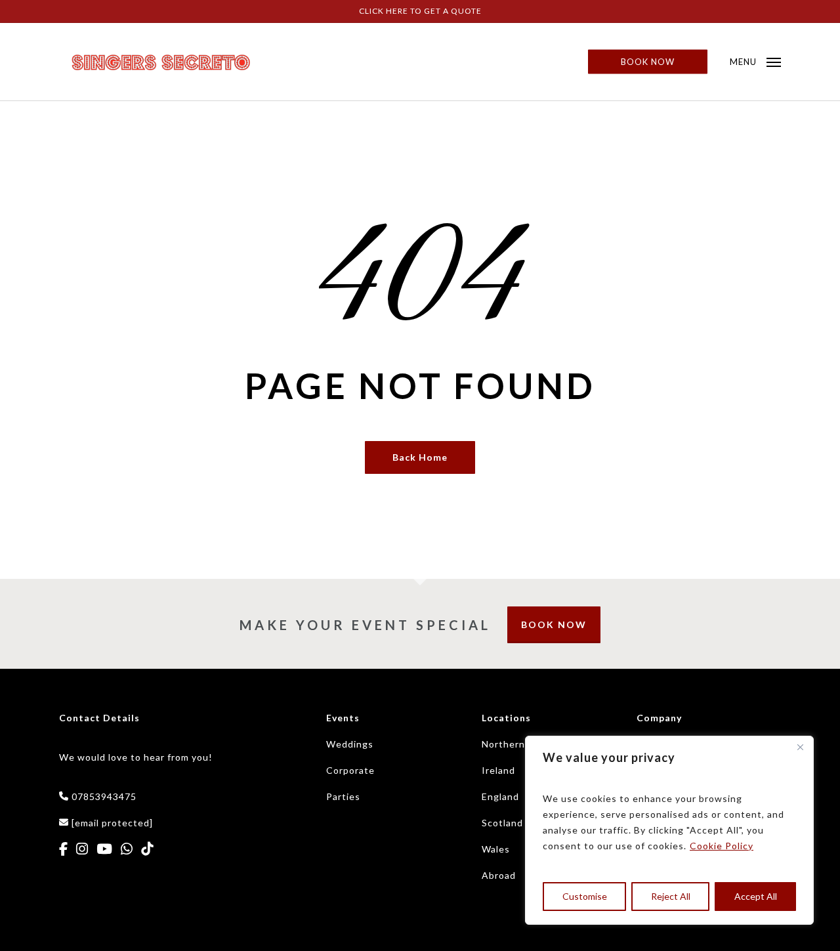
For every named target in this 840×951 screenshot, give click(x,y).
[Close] (800, 747)
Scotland (502, 822)
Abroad (499, 875)
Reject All (670, 896)
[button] (755, 61)
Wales (496, 849)
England (500, 796)
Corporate (350, 770)
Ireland (498, 770)
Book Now (554, 624)
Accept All (755, 896)
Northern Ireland (521, 744)
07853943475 (104, 796)
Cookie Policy (721, 845)
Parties (343, 796)
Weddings (349, 744)
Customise (584, 896)
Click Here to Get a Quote (420, 11)
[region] (669, 830)
